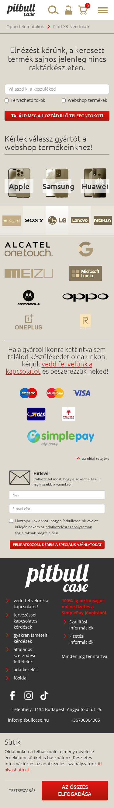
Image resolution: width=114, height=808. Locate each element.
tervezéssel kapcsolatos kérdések (25, 621)
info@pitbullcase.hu (28, 720)
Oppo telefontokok (25, 26)
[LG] (57, 220)
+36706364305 (85, 720)
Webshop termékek (87, 100)
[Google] (86, 249)
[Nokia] (102, 220)
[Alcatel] (29, 249)
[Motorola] (29, 297)
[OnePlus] (29, 321)
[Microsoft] (86, 273)
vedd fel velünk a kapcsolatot (49, 367)
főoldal (21, 678)
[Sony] (34, 220)
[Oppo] (86, 297)
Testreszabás (22, 790)
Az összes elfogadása (75, 790)
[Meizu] (29, 273)
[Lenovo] (79, 220)
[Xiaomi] (11, 220)
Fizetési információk (81, 639)
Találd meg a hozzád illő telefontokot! (57, 116)
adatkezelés (26, 670)
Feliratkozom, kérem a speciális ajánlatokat (57, 544)
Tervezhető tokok (28, 100)
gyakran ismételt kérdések (30, 638)
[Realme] (86, 321)
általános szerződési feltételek (24, 655)
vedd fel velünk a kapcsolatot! (31, 603)
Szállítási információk (81, 625)
